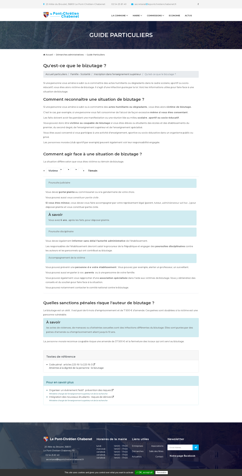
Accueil (49, 54)
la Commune (118, 15)
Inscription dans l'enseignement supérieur (117, 74)
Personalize (161, 473)
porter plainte (67, 192)
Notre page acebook (182, 456)
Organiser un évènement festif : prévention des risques (80, 390)
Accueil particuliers (56, 74)
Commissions (154, 15)
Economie (174, 15)
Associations (157, 446)
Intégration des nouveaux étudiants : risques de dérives (80, 397)
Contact (159, 456)
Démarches (137, 451)
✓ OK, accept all (144, 472)
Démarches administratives (70, 54)
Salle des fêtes (156, 451)
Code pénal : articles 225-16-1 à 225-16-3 (71, 364)
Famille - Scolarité (80, 74)
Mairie (136, 15)
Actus (188, 15)
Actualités (137, 456)
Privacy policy (174, 472)
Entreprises (137, 446)
